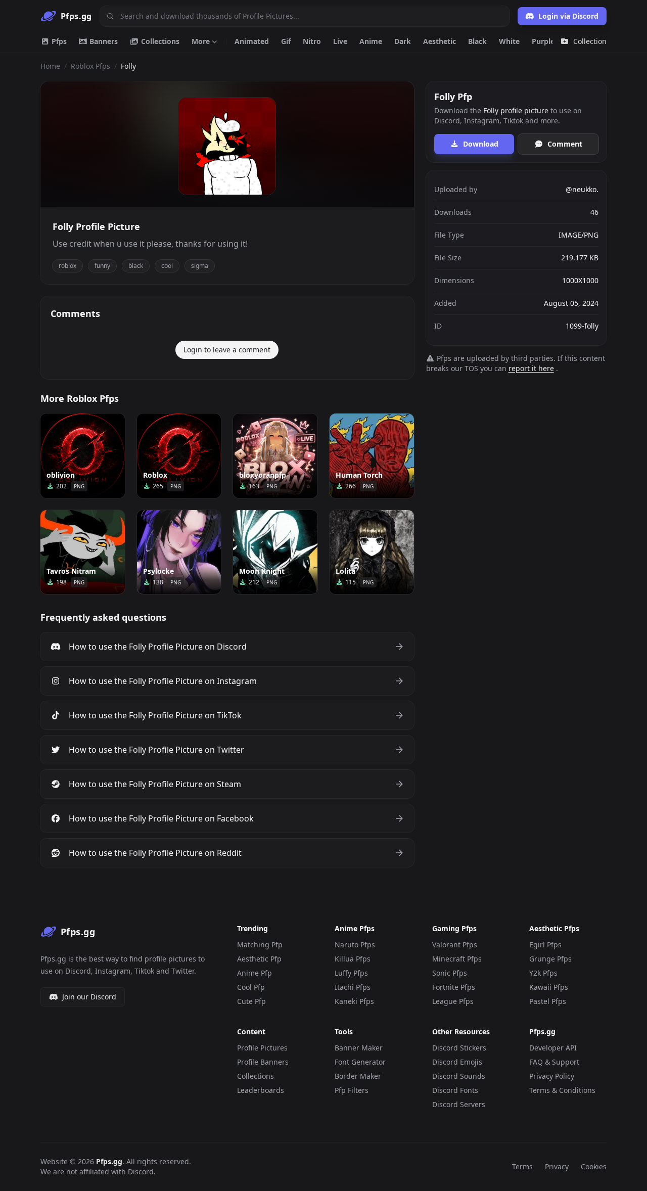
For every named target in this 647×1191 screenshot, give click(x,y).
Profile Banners (263, 1062)
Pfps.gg (109, 1161)
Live (340, 41)
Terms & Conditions (562, 1090)
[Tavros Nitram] (82, 552)
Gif (286, 41)
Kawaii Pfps (548, 987)
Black (477, 41)
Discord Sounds (458, 1076)
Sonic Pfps (449, 973)
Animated (252, 41)
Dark (402, 41)
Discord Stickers (459, 1047)
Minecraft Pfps (457, 959)
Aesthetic (439, 41)
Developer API (553, 1047)
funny (102, 265)
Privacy (557, 1166)
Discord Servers (458, 1104)
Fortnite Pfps (453, 987)
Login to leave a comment (226, 349)
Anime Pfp (254, 973)
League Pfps (453, 1001)
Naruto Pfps (355, 944)
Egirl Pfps (545, 944)
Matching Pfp (260, 944)
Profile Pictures (262, 1047)
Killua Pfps (353, 959)
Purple (543, 41)
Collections (159, 41)
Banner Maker (359, 1047)
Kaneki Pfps (354, 1001)
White (509, 41)
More (201, 41)
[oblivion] (82, 456)
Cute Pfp (251, 1001)
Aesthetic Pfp (259, 959)
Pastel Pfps (547, 1001)
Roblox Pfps (90, 66)
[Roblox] (179, 456)
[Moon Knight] (275, 552)
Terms (522, 1166)
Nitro (312, 41)
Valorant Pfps (454, 944)
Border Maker (358, 1076)
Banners (102, 41)
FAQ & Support (554, 1062)
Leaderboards (260, 1090)
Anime (370, 41)
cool (167, 265)
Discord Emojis (457, 1062)
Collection (590, 41)
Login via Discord (568, 16)
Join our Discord (89, 996)
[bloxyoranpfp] (275, 456)
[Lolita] (372, 552)
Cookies (594, 1166)
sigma (199, 265)
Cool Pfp (251, 987)
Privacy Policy (551, 1076)
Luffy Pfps (351, 973)
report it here (531, 368)
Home (50, 66)
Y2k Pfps (543, 973)
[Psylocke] (179, 552)
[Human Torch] (372, 456)
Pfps (58, 41)
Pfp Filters (351, 1090)
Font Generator (360, 1062)
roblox (67, 265)
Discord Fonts (455, 1090)
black (135, 265)
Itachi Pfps (353, 987)
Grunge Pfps (550, 959)
